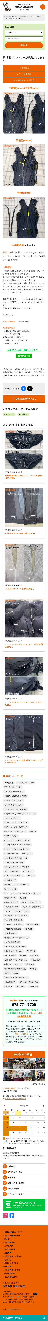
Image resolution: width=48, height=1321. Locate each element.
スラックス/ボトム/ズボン (15, 831)
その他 (33, 831)
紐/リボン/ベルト (12, 973)
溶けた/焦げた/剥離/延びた (15, 968)
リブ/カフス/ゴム (12, 906)
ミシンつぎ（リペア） (31, 902)
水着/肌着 (23, 414)
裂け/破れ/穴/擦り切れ (29, 982)
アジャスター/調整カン (14, 791)
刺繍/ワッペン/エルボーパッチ (17, 938)
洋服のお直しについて (13, 1232)
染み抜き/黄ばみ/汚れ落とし (16, 960)
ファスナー (31, 16)
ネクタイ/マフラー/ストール (16, 858)
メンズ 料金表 (24, 68)
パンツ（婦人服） (12, 871)
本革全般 (34, 955)
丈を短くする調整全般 (14, 920)
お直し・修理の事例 (19, 16)
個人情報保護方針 (11, 1276)
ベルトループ (10, 880)
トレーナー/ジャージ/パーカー (17, 849)
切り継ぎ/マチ (10, 933)
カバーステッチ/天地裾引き (16, 809)
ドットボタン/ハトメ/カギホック (18, 844)
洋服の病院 (7, 16)
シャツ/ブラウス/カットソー (16, 822)
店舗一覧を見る (39, 1084)
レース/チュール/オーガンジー (17, 911)
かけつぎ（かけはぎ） (14, 805)
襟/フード (21, 986)
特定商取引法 (13, 1188)
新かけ (23, 955)
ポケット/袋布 (10, 889)
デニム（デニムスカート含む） (17, 840)
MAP (35, 1294)
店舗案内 (7, 1252)
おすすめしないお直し (14, 800)
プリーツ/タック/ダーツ (14, 876)
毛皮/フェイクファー (13, 964)
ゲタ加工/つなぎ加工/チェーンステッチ (20, 813)
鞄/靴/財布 (34, 986)
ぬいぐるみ (27, 853)
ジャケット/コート (12, 818)
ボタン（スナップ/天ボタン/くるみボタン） (22, 893)
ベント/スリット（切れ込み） (16, 884)
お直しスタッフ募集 (16, 1183)
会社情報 (11, 1177)
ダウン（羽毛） (11, 836)
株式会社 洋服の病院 (24, 6)
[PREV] (5, 1106)
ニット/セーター (11, 853)
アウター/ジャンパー (13, 787)
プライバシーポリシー (17, 1194)
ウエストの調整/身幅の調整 (16, 796)
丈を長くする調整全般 (14, 924)
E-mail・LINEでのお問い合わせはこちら (18, 1302)
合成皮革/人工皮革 (12, 942)
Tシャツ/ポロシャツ (26, 782)
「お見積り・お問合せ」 (20, 1034)
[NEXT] (42, 1106)
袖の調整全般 (10, 982)
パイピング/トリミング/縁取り (17, 867)
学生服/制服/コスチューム (15, 946)
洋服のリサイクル (15, 1172)
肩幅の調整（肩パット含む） (16, 977)
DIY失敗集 (9, 782)
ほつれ (23, 898)
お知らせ (11, 1166)
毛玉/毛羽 (36, 960)
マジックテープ (11, 902)
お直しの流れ (9, 1242)
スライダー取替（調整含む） (16, 827)
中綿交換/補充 (33, 924)
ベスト (31, 876)
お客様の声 (8, 1246)
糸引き (33, 968)
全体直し (29, 929)
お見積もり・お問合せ (13, 1256)
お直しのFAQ (9, 1249)
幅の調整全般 (10, 955)
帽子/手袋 (31, 951)
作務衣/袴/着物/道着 (13, 929)
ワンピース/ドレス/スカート (16, 915)
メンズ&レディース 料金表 (24, 80)
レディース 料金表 (24, 74)
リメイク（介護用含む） (33, 906)
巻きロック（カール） (14, 951)
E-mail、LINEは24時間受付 (15, 1098)
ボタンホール (10, 898)
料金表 (7, 1239)
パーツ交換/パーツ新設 (14, 862)
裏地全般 (8, 986)
